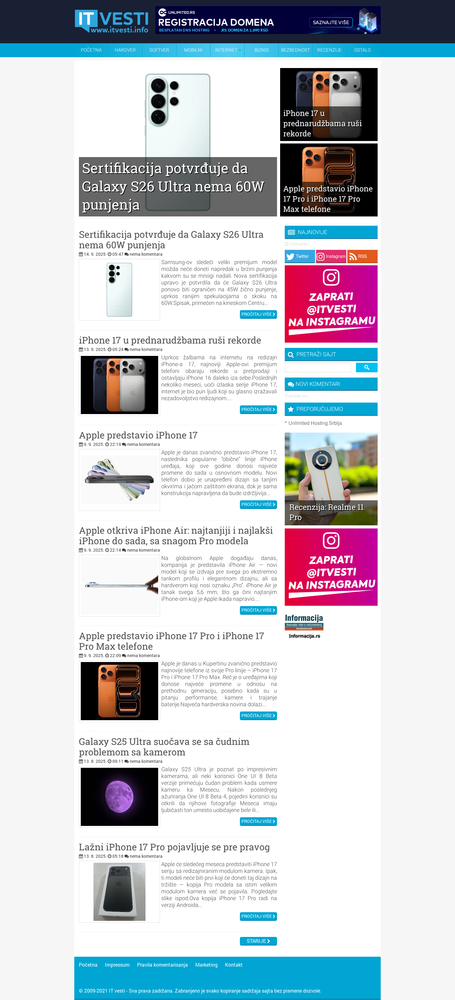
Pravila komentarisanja (162, 964)
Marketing (206, 964)
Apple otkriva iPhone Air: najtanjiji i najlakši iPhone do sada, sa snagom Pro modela (176, 535)
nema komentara (146, 254)
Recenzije (329, 50)
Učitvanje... (299, 244)
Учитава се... (298, 395)
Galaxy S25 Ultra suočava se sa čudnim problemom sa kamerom (164, 746)
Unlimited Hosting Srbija (315, 422)
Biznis (261, 50)
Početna (91, 50)
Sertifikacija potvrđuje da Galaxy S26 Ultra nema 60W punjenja (171, 239)
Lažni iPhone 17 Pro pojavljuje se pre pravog (174, 847)
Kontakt (234, 964)
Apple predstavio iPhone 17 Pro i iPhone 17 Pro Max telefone (171, 641)
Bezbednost (295, 50)
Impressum (117, 964)
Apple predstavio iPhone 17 (138, 435)
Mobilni (193, 50)
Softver (159, 50)
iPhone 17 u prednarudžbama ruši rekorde (170, 340)
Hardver (125, 50)
